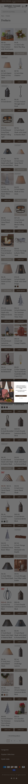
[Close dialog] (27, 382)
